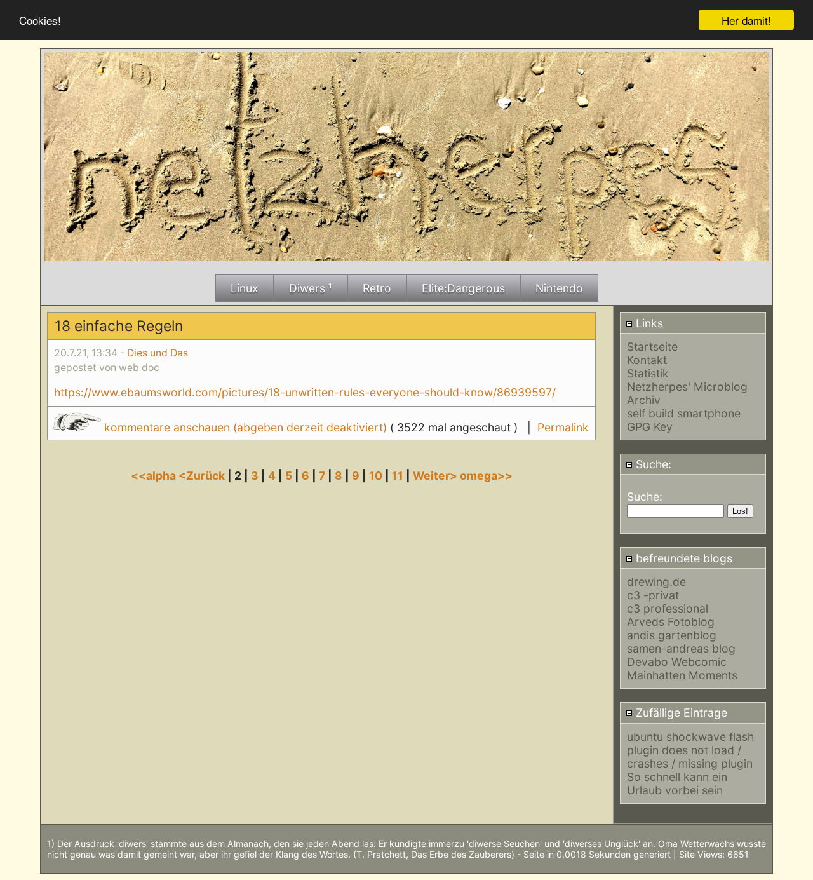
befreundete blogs (682, 558)
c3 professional (667, 608)
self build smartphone (684, 413)
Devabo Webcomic (677, 661)
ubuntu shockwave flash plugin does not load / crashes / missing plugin (690, 750)
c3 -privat (653, 595)
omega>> (486, 475)
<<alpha (154, 475)
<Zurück (202, 475)
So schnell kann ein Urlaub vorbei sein (677, 783)
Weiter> (436, 475)
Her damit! (746, 20)
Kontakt (647, 360)
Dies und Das (157, 353)
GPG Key (650, 426)
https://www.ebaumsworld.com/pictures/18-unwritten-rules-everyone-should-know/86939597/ (305, 392)
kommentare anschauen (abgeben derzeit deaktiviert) (245, 427)
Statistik (648, 373)
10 (375, 475)
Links (648, 323)
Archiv (644, 400)
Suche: (652, 464)
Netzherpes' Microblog (687, 386)
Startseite (652, 346)
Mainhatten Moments (682, 675)
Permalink (563, 427)
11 (397, 475)
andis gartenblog (671, 635)
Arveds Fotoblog (671, 621)
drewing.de (656, 581)
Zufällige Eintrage (680, 712)
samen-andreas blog (681, 648)
